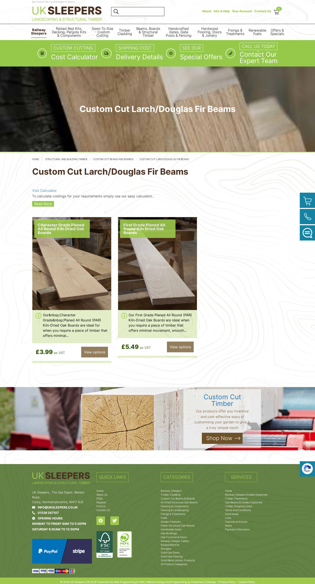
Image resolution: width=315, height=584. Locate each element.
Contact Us (262, 11)
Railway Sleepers (38, 31)
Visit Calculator (44, 190)
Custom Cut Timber (222, 400)
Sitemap (211, 582)
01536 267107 (47, 512)
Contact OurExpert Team (259, 57)
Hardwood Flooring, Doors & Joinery (210, 32)
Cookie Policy (246, 582)
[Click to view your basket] (307, 200)
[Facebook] (103, 520)
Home (35, 159)
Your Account (242, 11)
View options (94, 352)
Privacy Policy (227, 582)
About (207, 11)
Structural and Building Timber (66, 159)
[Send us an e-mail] (307, 233)
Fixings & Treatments (235, 32)
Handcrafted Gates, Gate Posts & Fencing (178, 32)
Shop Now (219, 438)
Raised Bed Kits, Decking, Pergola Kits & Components (69, 32)
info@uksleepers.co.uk (56, 507)
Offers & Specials (277, 32)
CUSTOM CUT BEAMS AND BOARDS (113, 159)
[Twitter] (117, 520)
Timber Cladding (124, 32)
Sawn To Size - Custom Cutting (102, 32)
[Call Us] (307, 216)
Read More (43, 204)
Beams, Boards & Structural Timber (148, 32)
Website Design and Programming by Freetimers (175, 582)
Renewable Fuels (257, 32)
